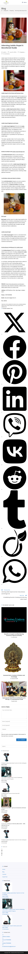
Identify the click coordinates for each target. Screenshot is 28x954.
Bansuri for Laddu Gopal (17, 247)
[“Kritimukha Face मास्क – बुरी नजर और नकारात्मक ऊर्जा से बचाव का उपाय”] (6, 802)
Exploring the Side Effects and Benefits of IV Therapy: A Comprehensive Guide (14, 698)
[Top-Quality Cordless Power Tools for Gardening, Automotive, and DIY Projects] (6, 771)
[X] (1, 849)
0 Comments (6, 54)
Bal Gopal (3, 216)
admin (4, 52)
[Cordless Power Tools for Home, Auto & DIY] (6, 787)
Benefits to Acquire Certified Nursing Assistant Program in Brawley (14, 634)
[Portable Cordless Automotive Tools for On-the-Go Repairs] (6, 757)
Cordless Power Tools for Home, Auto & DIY (10, 793)
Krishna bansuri (22, 304)
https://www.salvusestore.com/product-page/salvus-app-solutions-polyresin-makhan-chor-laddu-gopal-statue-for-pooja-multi (13, 285)
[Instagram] (1, 852)
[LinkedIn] (1, 853)
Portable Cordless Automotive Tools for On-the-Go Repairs (13, 763)
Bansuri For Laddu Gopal (13, 304)
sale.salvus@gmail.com (10, 946)
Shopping (22, 52)
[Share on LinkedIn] (15, 412)
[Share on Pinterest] (15, 384)
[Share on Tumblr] (15, 528)
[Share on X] (15, 334)
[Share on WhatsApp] (15, 584)
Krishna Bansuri (5, 247)
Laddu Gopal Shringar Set (18, 151)
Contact (4, 874)
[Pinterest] (1, 855)
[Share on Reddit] (15, 489)
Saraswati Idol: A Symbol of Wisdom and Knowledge (14, 676)
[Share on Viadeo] (15, 556)
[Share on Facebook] (15, 358)
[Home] (1, 10)
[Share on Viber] (15, 436)
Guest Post (4, 877)
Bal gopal (6, 304)
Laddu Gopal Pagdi (6, 232)
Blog (3, 872)
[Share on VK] (15, 464)
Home (3, 869)
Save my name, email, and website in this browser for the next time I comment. (13, 735)
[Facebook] (1, 850)
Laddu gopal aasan (5, 305)
